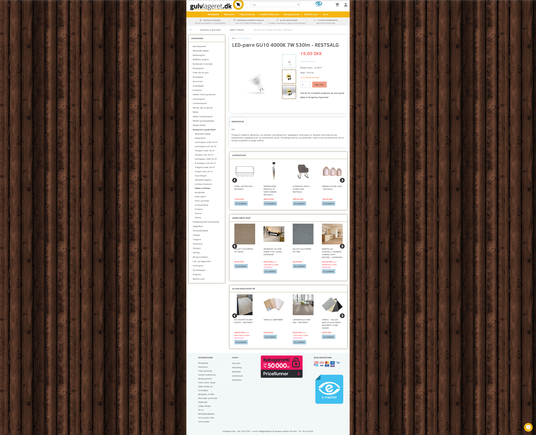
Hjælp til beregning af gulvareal (314, 97)
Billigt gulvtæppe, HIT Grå (302, 250)
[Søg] (298, 4)
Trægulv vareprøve (273, 319)
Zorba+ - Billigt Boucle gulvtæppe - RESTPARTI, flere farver (332, 323)
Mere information (308, 61)
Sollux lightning (244, 38)
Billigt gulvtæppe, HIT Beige (243, 250)
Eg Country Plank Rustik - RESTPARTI (243, 321)
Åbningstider (213, 14)
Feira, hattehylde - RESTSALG (244, 187)
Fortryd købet (203, 421)
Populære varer (311, 14)
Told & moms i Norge (206, 382)
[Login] (346, 4)
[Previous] (234, 180)
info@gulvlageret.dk (266, 431)
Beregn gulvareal (291, 14)
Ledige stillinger (204, 406)
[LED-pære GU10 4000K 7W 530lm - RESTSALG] (255, 78)
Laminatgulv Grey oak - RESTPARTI (302, 321)
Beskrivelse (238, 121)
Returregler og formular (207, 398)
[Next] (342, 180)
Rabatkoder (203, 402)
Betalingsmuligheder (206, 414)
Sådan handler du (205, 386)
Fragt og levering (247, 14)
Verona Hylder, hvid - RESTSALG (332, 187)
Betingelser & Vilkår (206, 394)
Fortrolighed (203, 390)
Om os (325, 14)
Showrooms (229, 14)
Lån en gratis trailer (206, 417)
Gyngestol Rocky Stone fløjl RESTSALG (301, 189)
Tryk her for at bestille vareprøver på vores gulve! (322, 93)
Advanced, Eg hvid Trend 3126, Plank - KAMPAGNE (273, 251)
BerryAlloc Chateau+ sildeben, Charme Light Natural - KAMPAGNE (332, 253)
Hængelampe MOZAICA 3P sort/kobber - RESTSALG (271, 190)
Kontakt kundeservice (269, 14)
